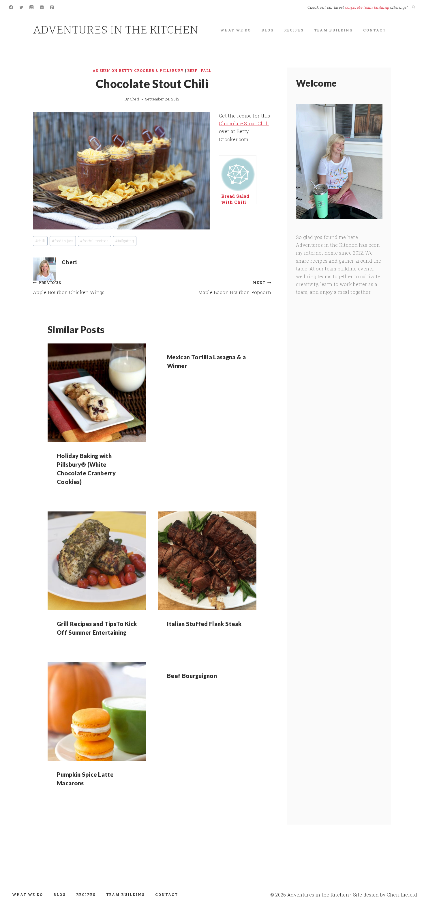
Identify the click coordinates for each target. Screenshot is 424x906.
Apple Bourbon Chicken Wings (69, 287)
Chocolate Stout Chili (244, 123)
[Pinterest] (52, 7)
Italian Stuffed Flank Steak (204, 623)
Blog (267, 30)
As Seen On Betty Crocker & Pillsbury (138, 70)
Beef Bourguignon (192, 675)
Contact (374, 30)
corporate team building (367, 7)
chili (40, 240)
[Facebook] (11, 7)
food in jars (62, 240)
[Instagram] (31, 7)
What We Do (235, 30)
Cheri (135, 99)
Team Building (333, 30)
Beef (192, 70)
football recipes (94, 240)
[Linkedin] (42, 7)
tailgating (124, 240)
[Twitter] (21, 7)
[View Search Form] (413, 7)
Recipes (294, 30)
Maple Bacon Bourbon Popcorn (234, 287)
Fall (206, 70)
